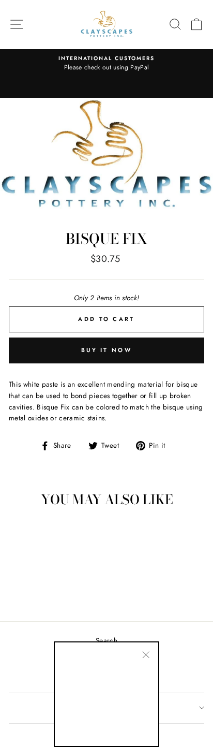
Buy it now (106, 350)
